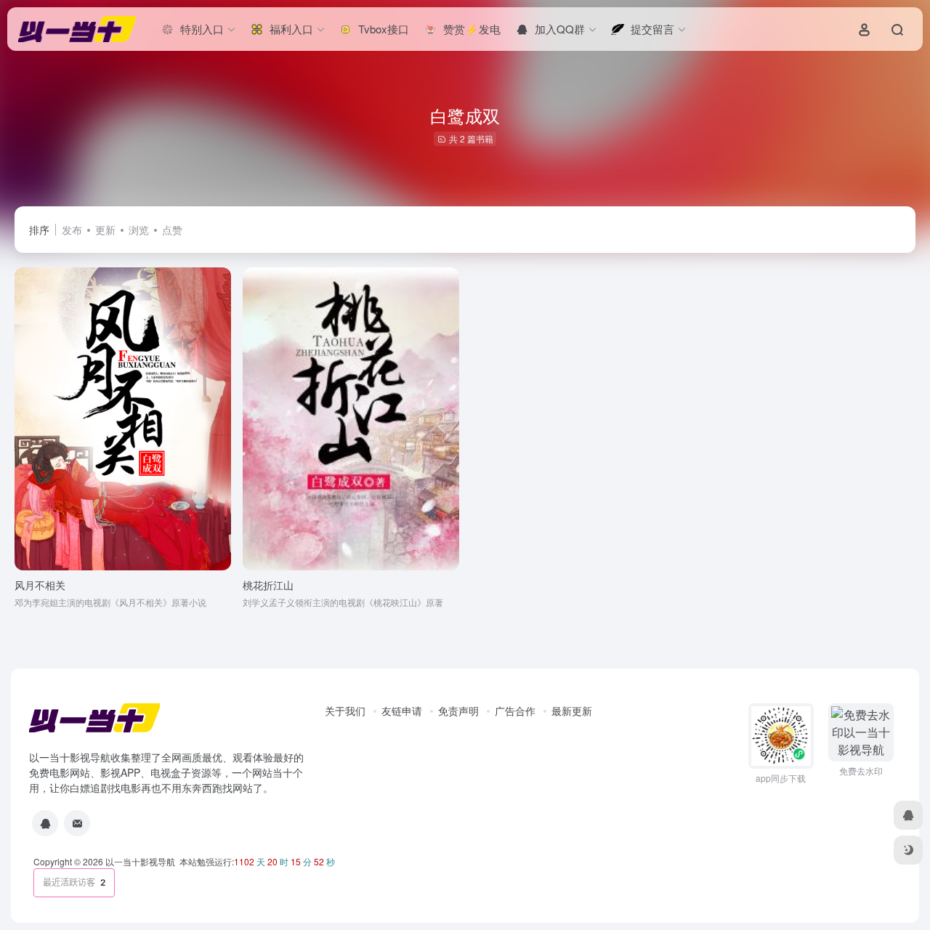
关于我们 (345, 710)
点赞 (172, 229)
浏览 (139, 229)
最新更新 (571, 710)
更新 (105, 229)
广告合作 (515, 710)
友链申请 (401, 710)
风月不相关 (40, 585)
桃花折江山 (268, 585)
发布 (72, 229)
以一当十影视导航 (140, 861)
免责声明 (458, 710)
